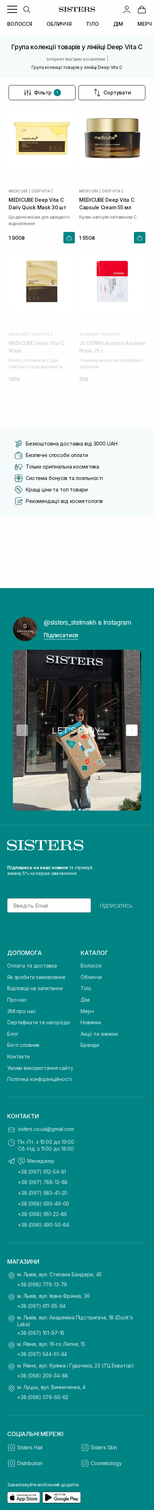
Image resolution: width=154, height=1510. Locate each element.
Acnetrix (110, 334)
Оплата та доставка (32, 966)
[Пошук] (26, 9)
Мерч (87, 1011)
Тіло (86, 988)
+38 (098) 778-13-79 (42, 1284)
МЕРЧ (144, 24)
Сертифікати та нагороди (38, 1022)
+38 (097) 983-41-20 (42, 1193)
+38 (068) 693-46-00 (43, 1204)
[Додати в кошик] (69, 237)
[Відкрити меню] (12, 9)
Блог (12, 1034)
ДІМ (118, 24)
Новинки (91, 1022)
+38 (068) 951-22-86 (42, 1214)
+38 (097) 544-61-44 (42, 1354)
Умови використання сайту (40, 1068)
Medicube (18, 191)
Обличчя (91, 977)
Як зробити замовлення (36, 977)
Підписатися (61, 635)
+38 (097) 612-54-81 (42, 1172)
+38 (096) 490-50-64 (43, 1225)
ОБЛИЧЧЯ (59, 24)
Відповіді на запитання (35, 988)
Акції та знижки (99, 1034)
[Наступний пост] (132, 730)
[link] (142, 9)
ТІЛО (92, 24)
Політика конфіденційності (39, 1079)
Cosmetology (106, 1463)
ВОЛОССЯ (19, 24)
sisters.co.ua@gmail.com (46, 1129)
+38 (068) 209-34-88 (42, 1375)
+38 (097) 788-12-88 (43, 1182)
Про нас (17, 1000)
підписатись (116, 905)
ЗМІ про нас (21, 1011)
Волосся (91, 966)
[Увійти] (127, 9)
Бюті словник (23, 1045)
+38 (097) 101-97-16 (40, 1333)
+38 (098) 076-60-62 (42, 1397)
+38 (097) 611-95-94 (41, 1306)
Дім (85, 1000)
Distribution (30, 1463)
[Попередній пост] (22, 730)
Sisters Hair (30, 1447)
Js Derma (88, 334)
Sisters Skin (104, 1447)
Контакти (18, 1056)
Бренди (90, 1045)
